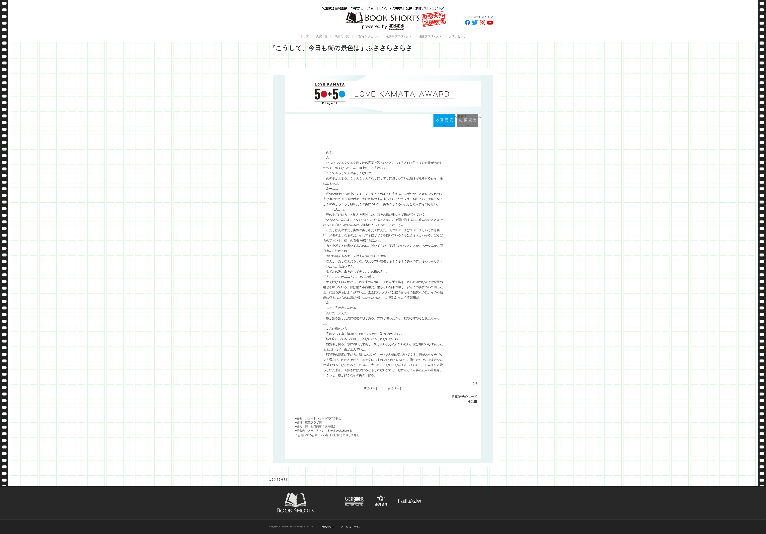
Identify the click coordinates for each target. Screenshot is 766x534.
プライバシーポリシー (352, 527)
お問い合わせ (457, 36)
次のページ (395, 388)
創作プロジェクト (430, 36)
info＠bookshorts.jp (340, 430)
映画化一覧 (342, 36)
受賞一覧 (321, 36)
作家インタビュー (367, 36)
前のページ (371, 388)
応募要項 (444, 120)
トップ (304, 36)
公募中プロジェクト (399, 36)
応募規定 (467, 120)
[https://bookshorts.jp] (383, 15)
